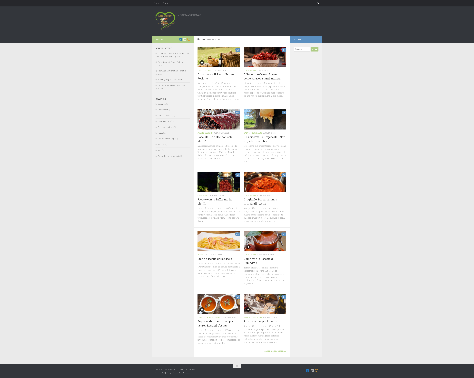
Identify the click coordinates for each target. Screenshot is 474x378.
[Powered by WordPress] (165, 373)
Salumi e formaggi (253, 133)
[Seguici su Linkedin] (184, 39)
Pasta (200, 255)
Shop (165, 3)
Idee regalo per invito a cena (170, 79)
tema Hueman (184, 373)
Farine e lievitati (165, 127)
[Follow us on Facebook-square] (180, 39)
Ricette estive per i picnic (260, 321)
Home (156, 3)
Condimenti (250, 70)
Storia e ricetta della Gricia (215, 259)
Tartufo (161, 144)
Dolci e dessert (205, 133)
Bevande (162, 104)
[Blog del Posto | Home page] (165, 21)
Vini (160, 150)
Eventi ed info (205, 70)
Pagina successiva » (275, 350)
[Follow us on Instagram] (188, 39)
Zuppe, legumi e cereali (209, 317)
